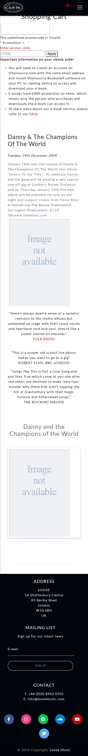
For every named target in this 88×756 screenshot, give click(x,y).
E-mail (13, 649)
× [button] (24, 43)
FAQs (33, 114)
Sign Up (40, 666)
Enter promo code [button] (15, 48)
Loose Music (60, 750)
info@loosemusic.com (46, 699)
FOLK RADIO (44, 339)
